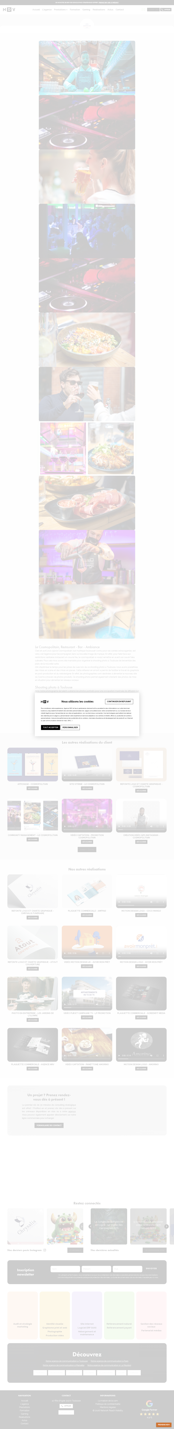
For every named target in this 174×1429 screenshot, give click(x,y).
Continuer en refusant (119, 702)
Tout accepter (50, 728)
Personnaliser (70, 728)
